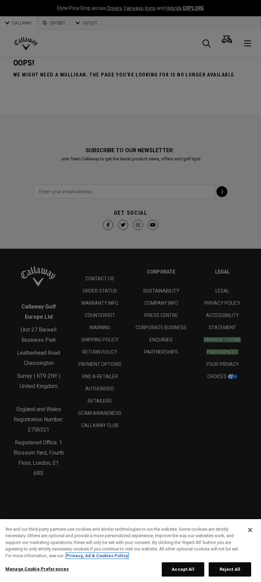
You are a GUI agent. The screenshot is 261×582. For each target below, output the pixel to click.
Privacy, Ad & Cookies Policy (97, 555)
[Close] (250, 530)
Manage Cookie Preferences (37, 568)
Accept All (183, 569)
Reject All (230, 569)
